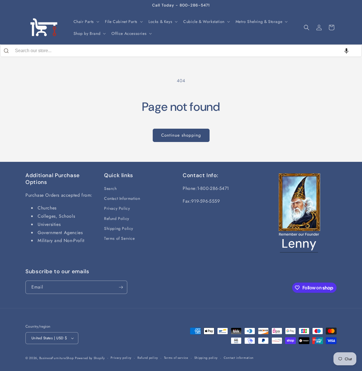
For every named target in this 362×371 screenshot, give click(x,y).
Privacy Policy (117, 208)
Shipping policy (206, 357)
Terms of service (176, 357)
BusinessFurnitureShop (56, 358)
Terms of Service (119, 238)
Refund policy (147, 357)
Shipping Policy (118, 228)
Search (110, 188)
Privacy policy (121, 357)
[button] (86, 21)
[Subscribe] (121, 287)
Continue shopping (181, 135)
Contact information (239, 357)
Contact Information (122, 198)
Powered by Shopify (90, 358)
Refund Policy (116, 218)
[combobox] (181, 50)
